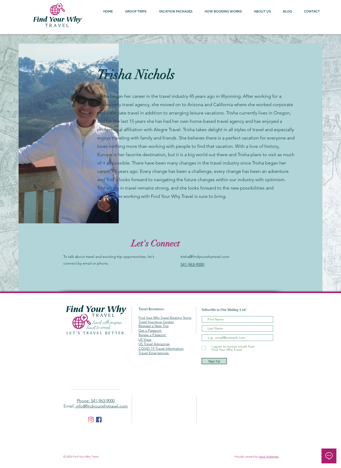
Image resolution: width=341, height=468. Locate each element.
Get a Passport (150, 330)
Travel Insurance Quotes (156, 322)
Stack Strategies (269, 456)
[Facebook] (99, 419)
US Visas (144, 339)
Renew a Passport (152, 335)
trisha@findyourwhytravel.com (204, 256)
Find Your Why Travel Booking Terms (164, 318)
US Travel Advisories (154, 344)
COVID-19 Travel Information (160, 348)
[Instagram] (91, 419)
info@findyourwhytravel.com (101, 406)
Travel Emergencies (153, 353)
